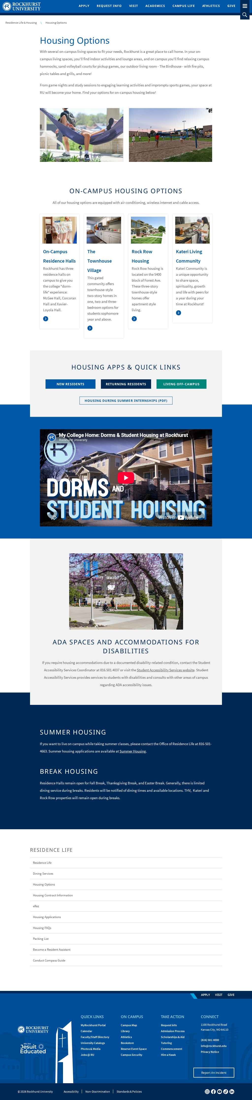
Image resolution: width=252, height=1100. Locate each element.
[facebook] (213, 1091)
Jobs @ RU (87, 1055)
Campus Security (131, 1055)
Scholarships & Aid (173, 1037)
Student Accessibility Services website (165, 670)
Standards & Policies (129, 1091)
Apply (84, 6)
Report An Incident (213, 1073)
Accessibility (71, 1091)
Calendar (86, 1031)
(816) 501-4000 (210, 1040)
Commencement (171, 1049)
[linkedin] (231, 1091)
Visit (133, 6)
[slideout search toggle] (245, 14)
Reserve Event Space (134, 1049)
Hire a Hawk (168, 1055)
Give (231, 6)
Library (125, 1031)
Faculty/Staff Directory (95, 1037)
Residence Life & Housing (21, 22)
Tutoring (166, 1043)
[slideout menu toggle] (245, 5)
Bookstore (127, 1043)
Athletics (211, 6)
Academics (155, 6)
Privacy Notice (210, 1052)
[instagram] (207, 1091)
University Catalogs (93, 1043)
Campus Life (184, 6)
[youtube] (219, 1091)
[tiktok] (225, 1091)
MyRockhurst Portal (93, 1025)
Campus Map (129, 1025)
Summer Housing (133, 751)
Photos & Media (90, 1049)
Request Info (109, 6)
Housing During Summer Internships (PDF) (126, 400)
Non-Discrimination (97, 1091)
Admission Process (173, 1031)
